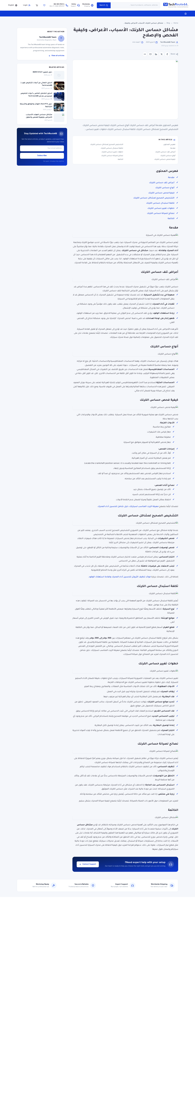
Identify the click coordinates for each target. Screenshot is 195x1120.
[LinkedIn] (156, 54)
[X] (161, 54)
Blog (168, 23)
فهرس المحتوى (169, 145)
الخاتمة (120, 159)
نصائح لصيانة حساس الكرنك (112, 156)
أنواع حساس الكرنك (167, 156)
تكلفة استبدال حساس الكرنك (112, 148)
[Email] (150, 54)
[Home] (185, 13)
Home (176, 23)
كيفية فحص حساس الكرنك (164, 159)
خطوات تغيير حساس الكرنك (112, 152)
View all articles (57, 56)
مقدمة (172, 148)
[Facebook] (167, 54)
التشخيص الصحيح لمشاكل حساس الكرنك (106, 145)
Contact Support (89, 864)
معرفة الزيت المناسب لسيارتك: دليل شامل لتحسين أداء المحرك (128, 506)
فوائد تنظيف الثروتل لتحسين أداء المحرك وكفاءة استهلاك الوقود (120, 577)
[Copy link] (144, 54)
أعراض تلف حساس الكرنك (165, 152)
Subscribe (42, 156)
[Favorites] (44, 5)
